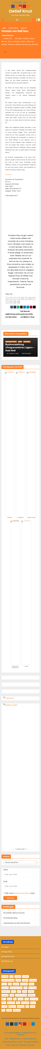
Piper (9, 182)
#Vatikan (11, 44)
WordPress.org (7, 961)
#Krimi (10, 41)
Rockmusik (25, 1003)
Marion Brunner (8, 35)
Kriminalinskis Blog (10, 918)
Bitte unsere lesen (20, 893)
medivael (5, 995)
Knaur (13, 991)
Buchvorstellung (11, 341)
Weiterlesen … (9, 174)
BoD (11, 976)
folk (10, 984)
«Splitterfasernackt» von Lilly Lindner (12, 315)
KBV (25, 988)
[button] (30, 20)
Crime (4, 28)
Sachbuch (12, 1006)
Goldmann (24, 984)
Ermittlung (33, 980)
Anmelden (5, 947)
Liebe (24, 991)
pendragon (33, 999)
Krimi (19, 991)
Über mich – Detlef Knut (19, 1045)
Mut (15, 999)
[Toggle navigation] (17, 19)
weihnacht (17, 1010)
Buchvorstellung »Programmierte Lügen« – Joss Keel (19, 347)
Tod (3, 1010)
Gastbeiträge (13, 28)
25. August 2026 (13, 353)
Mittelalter (32, 995)
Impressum (31, 1045)
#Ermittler (18, 38)
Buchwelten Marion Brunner (14, 913)
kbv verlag (32, 988)
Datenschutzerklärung (22, 893)
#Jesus (32, 38)
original (20, 999)
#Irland (25, 38)
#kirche (4, 41)
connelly (17, 976)
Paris (26, 999)
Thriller (23, 28)
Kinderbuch (5, 991)
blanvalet (5, 976)
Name (5, 870)
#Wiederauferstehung (23, 44)
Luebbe (31, 991)
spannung (21, 1006)
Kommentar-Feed (7, 956)
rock (18, 1003)
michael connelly (21, 995)
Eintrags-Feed (6, 952)
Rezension (11, 1003)
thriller (33, 1006)
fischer (4, 984)
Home (6, 1038)
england (25, 980)
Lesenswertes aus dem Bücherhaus (16, 923)
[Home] (2, 19)
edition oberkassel (8, 980)
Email (5, 881)
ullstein (9, 1010)
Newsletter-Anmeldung (31, 1042)
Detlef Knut (20, 11)
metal (11, 995)
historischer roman (16, 988)
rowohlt (4, 1006)
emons (18, 980)
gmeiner (15, 984)
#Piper (23, 41)
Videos (8, 1045)
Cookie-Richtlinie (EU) (29, 1038)
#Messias (16, 41)
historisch (5, 988)
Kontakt (20, 1042)
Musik (9, 999)
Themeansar (21, 1034)
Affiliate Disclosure (15, 1038)
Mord (3, 999)
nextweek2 (27, 341)
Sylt (27, 1006)
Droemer (25, 976)
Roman (33, 1003)
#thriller (4, 44)
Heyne (31, 984)
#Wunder (35, 44)
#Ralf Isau (30, 41)
